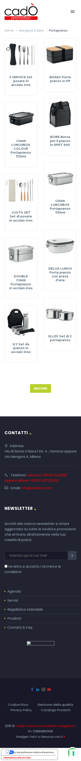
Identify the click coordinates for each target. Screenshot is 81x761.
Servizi (12, 600)
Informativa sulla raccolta (17, 757)
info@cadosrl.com (36, 488)
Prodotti (14, 618)
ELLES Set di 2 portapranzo (60, 338)
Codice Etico (18, 704)
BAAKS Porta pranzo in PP (60, 79)
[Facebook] (32, 689)
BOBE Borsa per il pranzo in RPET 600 (60, 141)
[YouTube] (49, 689)
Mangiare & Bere (31, 30)
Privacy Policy (21, 710)
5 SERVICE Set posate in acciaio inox (20, 81)
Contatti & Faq (19, 627)
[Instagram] (43, 689)
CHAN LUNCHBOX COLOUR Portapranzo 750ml (21, 149)
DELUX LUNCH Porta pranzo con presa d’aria (60, 274)
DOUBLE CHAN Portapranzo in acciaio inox (21, 282)
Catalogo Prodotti (55, 710)
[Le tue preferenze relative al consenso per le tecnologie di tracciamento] (73, 753)
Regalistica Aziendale (25, 609)
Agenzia (14, 591)
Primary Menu (72, 11)
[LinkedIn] (38, 689)
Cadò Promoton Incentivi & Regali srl (45, 726)
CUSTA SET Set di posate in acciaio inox (21, 216)
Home (9, 30)
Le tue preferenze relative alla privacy (34, 752)
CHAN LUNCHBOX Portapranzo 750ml (60, 207)
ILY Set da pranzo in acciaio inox (21, 348)
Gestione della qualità (55, 704)
